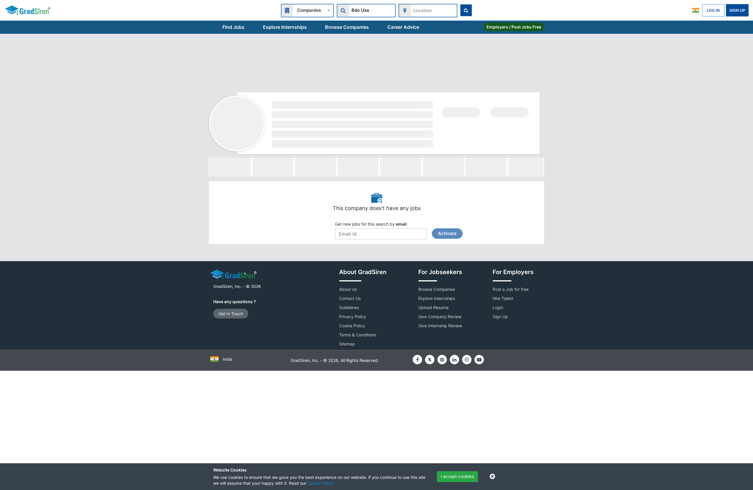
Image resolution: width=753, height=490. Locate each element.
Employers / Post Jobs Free (514, 26)
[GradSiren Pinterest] (442, 359)
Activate (447, 233)
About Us (348, 289)
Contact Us (350, 298)
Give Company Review (440, 316)
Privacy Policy (352, 316)
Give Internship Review (440, 325)
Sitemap (347, 343)
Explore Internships (285, 27)
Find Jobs (233, 27)
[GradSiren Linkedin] (454, 359)
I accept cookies (457, 476)
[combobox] (307, 9)
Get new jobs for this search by (396, 228)
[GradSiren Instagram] (467, 359)
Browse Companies (347, 27)
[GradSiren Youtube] (479, 359)
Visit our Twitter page (429, 359)
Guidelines (349, 307)
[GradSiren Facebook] (417, 359)
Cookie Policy (320, 483)
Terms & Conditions (357, 334)
